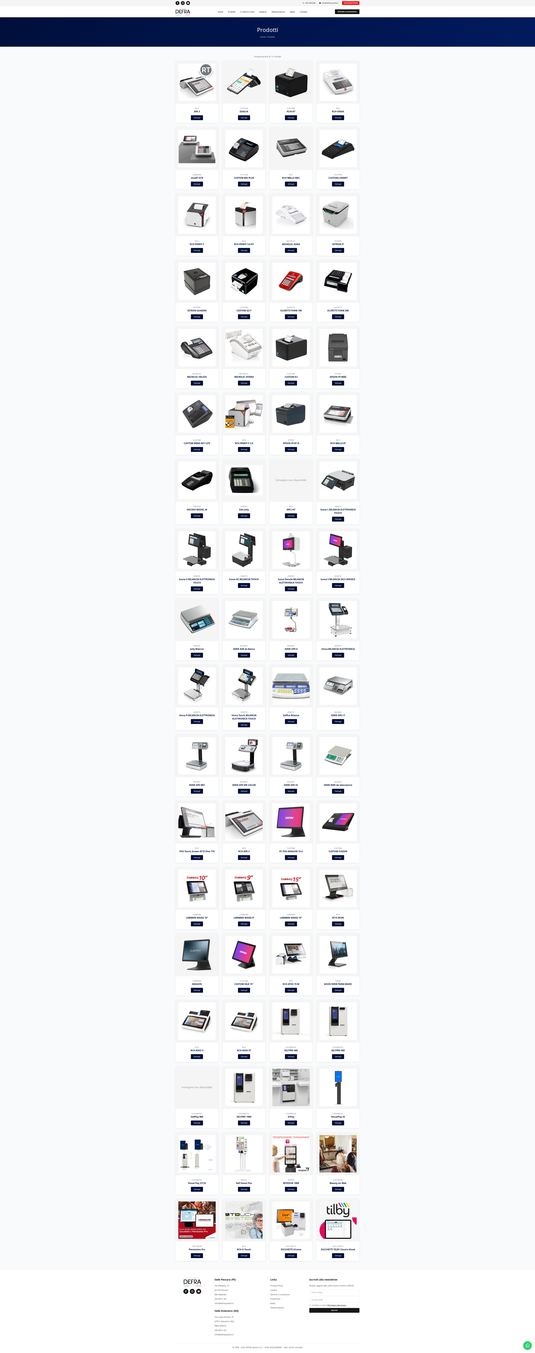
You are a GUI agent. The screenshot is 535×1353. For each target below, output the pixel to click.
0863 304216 (220, 1325)
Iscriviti (334, 1310)
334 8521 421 (221, 1299)
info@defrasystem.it (330, 3)
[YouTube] (188, 3)
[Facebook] (177, 3)
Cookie (273, 1290)
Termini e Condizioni (280, 1294)
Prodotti (231, 11)
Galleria (263, 11)
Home (220, 11)
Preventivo (275, 1299)
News (292, 11)
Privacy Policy (276, 1285)
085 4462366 (310, 3)
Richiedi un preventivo (347, 11)
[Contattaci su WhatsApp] (527, 1345)
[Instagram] (183, 3)
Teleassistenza (351, 3)
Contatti (303, 11)
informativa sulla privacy (336, 1305)
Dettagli (197, 117)
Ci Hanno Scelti (247, 11)
